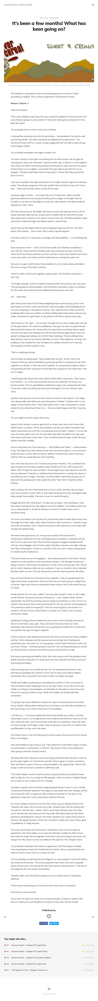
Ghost (53, 994)
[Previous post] (6, 917)
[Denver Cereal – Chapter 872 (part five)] (49, 945)
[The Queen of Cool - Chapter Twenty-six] (49, 970)
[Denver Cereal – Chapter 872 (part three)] (49, 951)
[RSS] (49, 988)
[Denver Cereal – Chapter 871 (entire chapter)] (49, 958)
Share (44, 923)
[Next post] (92, 917)
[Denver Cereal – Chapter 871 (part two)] (49, 964)
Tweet (55, 923)
